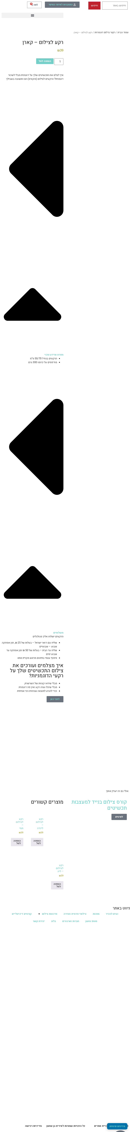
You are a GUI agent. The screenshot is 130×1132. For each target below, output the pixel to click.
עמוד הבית (122, 32)
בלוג (53, 921)
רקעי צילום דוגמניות (104, 32)
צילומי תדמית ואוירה (75, 914)
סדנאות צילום (49, 914)
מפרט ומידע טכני (53, 355)
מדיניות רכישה (33, 1126)
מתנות (96, 914)
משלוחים (58, 633)
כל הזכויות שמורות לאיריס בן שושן (65, 1126)
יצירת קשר (39, 921)
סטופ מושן (91, 921)
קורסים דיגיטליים (22, 914)
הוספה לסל (45, 61)
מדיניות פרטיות (117, 1126)
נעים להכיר (112, 914)
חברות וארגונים (70, 921)
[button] (32, 15)
